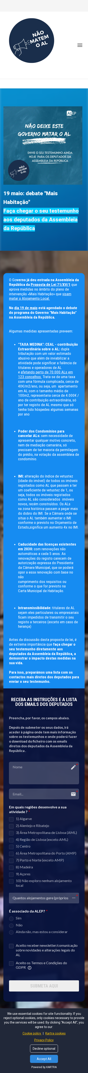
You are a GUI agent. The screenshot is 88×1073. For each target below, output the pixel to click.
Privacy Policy (44, 1040)
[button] (44, 898)
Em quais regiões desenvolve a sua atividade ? (38, 809)
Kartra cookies (55, 1033)
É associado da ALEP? (27, 911)
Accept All (44, 1059)
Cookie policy (32, 1033)
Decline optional (44, 1048)
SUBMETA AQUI (44, 986)
